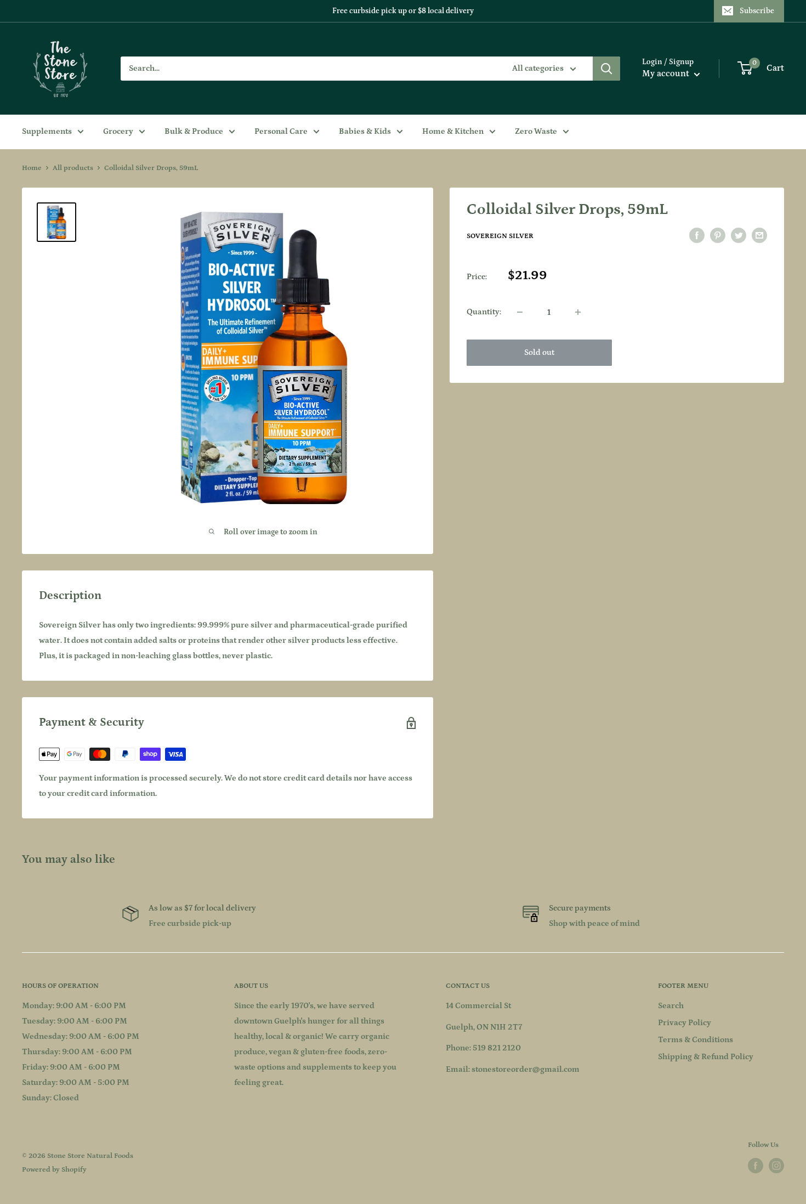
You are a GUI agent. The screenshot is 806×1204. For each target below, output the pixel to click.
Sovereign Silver (500, 236)
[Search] (606, 68)
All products (73, 168)
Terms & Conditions (695, 1039)
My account (666, 73)
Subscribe (757, 11)
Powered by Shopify (54, 1170)
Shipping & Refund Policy (705, 1056)
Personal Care (281, 131)
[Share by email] (759, 236)
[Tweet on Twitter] (738, 236)
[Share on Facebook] (697, 236)
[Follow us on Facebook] (755, 1165)
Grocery (118, 131)
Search (671, 1005)
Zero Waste (536, 131)
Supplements (47, 131)
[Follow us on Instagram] (776, 1165)
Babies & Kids (365, 131)
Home (32, 168)
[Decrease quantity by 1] (519, 312)
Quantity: (484, 311)
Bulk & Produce (193, 131)
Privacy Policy (684, 1022)
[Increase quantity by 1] (577, 312)
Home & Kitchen (453, 131)
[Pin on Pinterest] (717, 236)
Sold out (539, 352)
